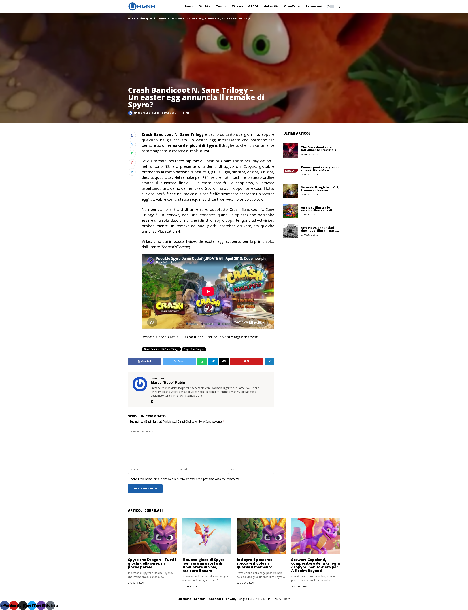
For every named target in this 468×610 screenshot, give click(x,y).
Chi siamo (184, 599)
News (162, 18)
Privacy (231, 599)
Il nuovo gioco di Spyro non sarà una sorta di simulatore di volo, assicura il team (203, 565)
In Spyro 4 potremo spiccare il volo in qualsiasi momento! (255, 563)
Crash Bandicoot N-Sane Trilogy (161, 349)
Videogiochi (147, 18)
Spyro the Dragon (194, 349)
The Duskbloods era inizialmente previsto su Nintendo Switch (319, 150)
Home (131, 18)
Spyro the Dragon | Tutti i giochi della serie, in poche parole (152, 563)
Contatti (200, 599)
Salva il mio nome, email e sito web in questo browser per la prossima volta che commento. (185, 479)
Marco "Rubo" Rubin (146, 113)
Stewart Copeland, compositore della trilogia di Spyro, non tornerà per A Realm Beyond (315, 565)
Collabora (216, 599)
